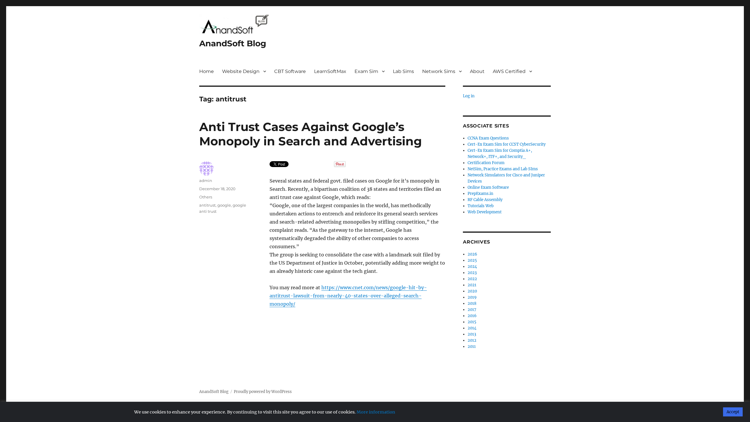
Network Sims (438, 71)
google (224, 205)
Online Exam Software (488, 187)
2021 (472, 285)
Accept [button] (733, 411)
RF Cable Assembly (485, 199)
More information (376, 412)
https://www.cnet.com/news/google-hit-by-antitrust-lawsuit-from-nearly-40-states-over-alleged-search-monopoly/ (348, 296)
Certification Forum (486, 162)
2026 (472, 254)
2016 (472, 315)
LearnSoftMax (330, 71)
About (477, 71)
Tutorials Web (481, 205)
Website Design (241, 71)
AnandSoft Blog (232, 43)
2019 (472, 297)
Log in (469, 95)
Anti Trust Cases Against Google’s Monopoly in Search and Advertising (310, 134)
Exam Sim (366, 71)
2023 (472, 272)
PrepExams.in (480, 193)
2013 (472, 334)
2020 (472, 291)
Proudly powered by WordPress (263, 391)
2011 (472, 346)
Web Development (485, 212)
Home (206, 71)
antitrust (207, 205)
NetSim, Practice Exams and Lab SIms (503, 168)
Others (205, 197)
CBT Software (290, 71)
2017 (472, 309)
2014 (472, 328)
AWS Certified (509, 71)
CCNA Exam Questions (488, 138)
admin (205, 180)
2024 (472, 266)
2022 (472, 278)
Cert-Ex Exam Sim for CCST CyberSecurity (507, 144)
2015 (472, 321)
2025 (472, 260)
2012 (472, 340)
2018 (472, 303)
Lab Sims (403, 71)
